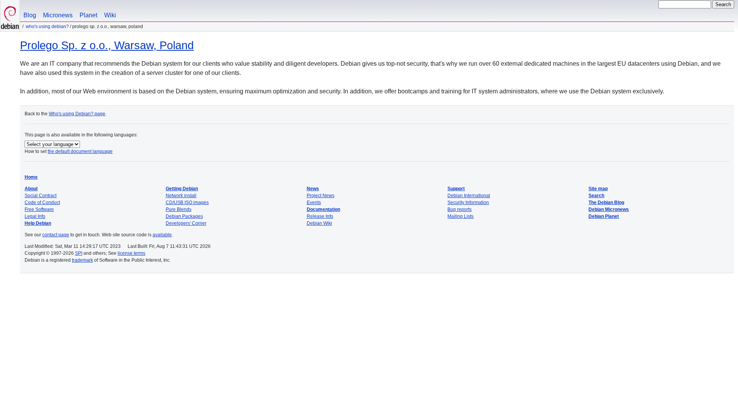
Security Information (468, 202)
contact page (55, 234)
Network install (181, 195)
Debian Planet (603, 216)
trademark (82, 260)
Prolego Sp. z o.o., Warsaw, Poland (107, 45)
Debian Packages (184, 216)
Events (314, 202)
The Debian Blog (606, 202)
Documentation (323, 209)
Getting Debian (182, 188)
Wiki (110, 15)
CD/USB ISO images (187, 202)
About (31, 188)
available (162, 234)
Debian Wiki (319, 223)
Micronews (58, 15)
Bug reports (459, 209)
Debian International (468, 195)
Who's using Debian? (47, 26)
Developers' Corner (186, 223)
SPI (78, 253)
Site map (598, 188)
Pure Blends (178, 209)
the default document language (80, 151)
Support (456, 188)
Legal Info (35, 216)
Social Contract (41, 195)
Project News (320, 195)
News (313, 188)
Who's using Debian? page (77, 113)
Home (31, 177)
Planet (88, 15)
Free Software (39, 209)
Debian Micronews (608, 209)
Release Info (320, 216)
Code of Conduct (42, 202)
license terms (131, 253)
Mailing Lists (460, 216)
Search (596, 195)
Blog (29, 15)
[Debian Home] (10, 15)
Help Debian (38, 223)
